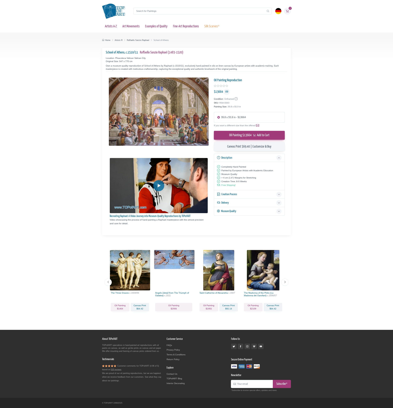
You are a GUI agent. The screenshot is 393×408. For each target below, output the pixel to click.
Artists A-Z (111, 26)
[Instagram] (247, 346)
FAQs (169, 345)
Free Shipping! (228, 185)
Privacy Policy (173, 350)
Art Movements (131, 26)
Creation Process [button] (229, 194)
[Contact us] (258, 125)
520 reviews (116, 369)
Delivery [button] (225, 202)
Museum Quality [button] (228, 211)
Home (107, 40)
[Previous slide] (108, 282)
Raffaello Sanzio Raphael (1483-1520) (161, 52)
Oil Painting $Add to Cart (249, 135)
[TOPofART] (113, 11)
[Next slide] (285, 282)
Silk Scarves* (211, 26)
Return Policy (173, 359)
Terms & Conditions (176, 354)
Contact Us (172, 374)
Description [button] (226, 157)
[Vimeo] (254, 346)
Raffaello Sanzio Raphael (138, 40)
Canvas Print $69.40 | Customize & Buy (249, 146)
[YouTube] (261, 346)
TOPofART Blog (174, 378)
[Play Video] (158, 185)
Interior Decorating (176, 383)
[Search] (268, 11)
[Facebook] (240, 346)
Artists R (119, 40)
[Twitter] (234, 346)
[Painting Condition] (236, 99)
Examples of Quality (156, 26)
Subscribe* (281, 384)
